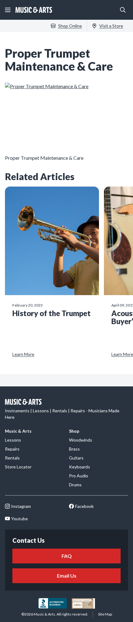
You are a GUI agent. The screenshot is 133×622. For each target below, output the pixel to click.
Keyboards (79, 466)
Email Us (66, 576)
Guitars (76, 457)
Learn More (23, 354)
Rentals (12, 457)
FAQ (67, 556)
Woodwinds (80, 440)
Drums (75, 484)
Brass (74, 448)
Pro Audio (78, 475)
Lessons (13, 440)
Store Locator (18, 466)
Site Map (105, 614)
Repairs (12, 448)
